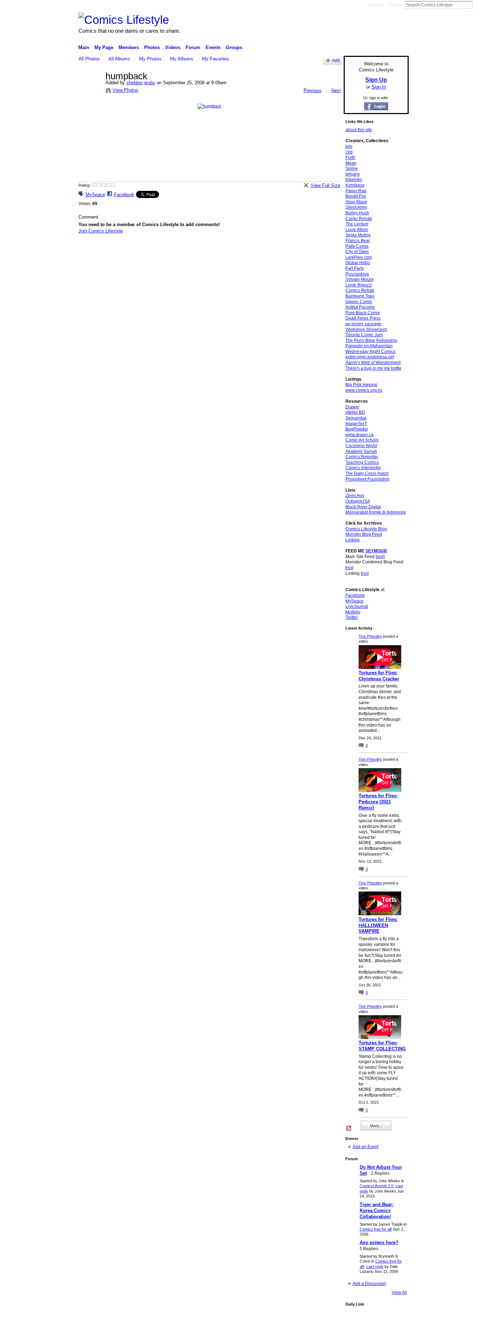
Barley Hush (357, 212)
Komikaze (355, 185)
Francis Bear (357, 240)
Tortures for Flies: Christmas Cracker (379, 675)
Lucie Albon (356, 229)
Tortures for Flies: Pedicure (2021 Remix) (378, 801)
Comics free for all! (376, 1229)
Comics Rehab (359, 290)
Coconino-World (361, 445)
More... (376, 1126)
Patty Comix (357, 246)
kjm (348, 146)
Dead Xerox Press (363, 318)
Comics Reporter (361, 456)
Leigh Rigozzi (358, 285)
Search (478, 4)
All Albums (119, 58)
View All (399, 1292)
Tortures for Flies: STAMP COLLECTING (382, 1045)
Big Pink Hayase (361, 384)
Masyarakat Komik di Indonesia (375, 512)
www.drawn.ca (359, 434)
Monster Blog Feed (363, 534)
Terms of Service (393, 1319)
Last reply (374, 1266)
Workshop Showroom (366, 329)
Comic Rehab (358, 218)
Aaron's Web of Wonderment (372, 362)
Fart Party (354, 268)
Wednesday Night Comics (370, 351)
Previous (313, 90)
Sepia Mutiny (358, 234)
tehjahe (352, 174)
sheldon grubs (140, 82)
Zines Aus (354, 495)
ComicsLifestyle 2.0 (376, 1186)
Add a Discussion (369, 1283)
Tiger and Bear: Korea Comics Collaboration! (376, 1210)
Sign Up (376, 4)
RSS (349, 1128)
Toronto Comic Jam (364, 334)
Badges (328, 1319)
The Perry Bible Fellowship (371, 340)
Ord (349, 152)
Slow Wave (356, 201)
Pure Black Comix (362, 312)
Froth (350, 157)
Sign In (394, 4)
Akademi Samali (361, 451)
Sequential (355, 418)
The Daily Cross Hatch (367, 473)
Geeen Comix (358, 301)
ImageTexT (356, 423)
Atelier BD (355, 412)
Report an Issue (356, 1319)
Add (336, 60)
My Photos (150, 58)
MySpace (95, 194)
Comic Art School (361, 440)
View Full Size (325, 185)
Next (336, 90)
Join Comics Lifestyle (100, 231)
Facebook (124, 194)
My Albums (181, 58)
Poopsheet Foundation (367, 479)
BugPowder (356, 429)
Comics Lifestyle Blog (366, 528)
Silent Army (356, 207)
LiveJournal (356, 606)
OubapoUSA (357, 501)
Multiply (352, 612)
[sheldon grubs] (89, 91)
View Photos (125, 90)
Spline (351, 168)
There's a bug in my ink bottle (373, 368)
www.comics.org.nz (363, 390)
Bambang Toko (360, 296)
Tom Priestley (370, 636)
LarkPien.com (358, 257)
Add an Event (365, 1146)
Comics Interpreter (363, 467)
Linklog (352, 539)
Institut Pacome (360, 307)
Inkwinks (353, 179)
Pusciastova (357, 274)
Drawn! (352, 407)
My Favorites (215, 58)
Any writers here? (379, 1242)
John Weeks (128, 1319)
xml (380, 556)
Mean (350, 163)
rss (349, 567)
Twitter (351, 617)
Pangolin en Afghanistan (369, 345)
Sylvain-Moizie (359, 279)
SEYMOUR (376, 550)
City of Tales (357, 251)
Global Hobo (357, 262)
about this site (358, 129)
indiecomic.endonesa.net (369, 356)
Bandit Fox (355, 196)
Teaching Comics (362, 462)
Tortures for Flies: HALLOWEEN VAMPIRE (378, 925)
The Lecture (357, 223)
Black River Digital (363, 506)
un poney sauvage (363, 323)
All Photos (89, 58)
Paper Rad (355, 190)
